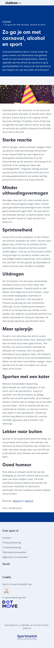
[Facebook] (3, 570)
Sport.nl (17, 500)
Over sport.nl (10, 530)
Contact (6, 537)
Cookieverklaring (11, 547)
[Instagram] (8, 570)
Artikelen (6, 21)
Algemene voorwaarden (15, 556)
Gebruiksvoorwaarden (14, 552)
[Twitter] (13, 570)
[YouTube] (18, 570)
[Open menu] (49, 10)
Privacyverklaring (11, 542)
